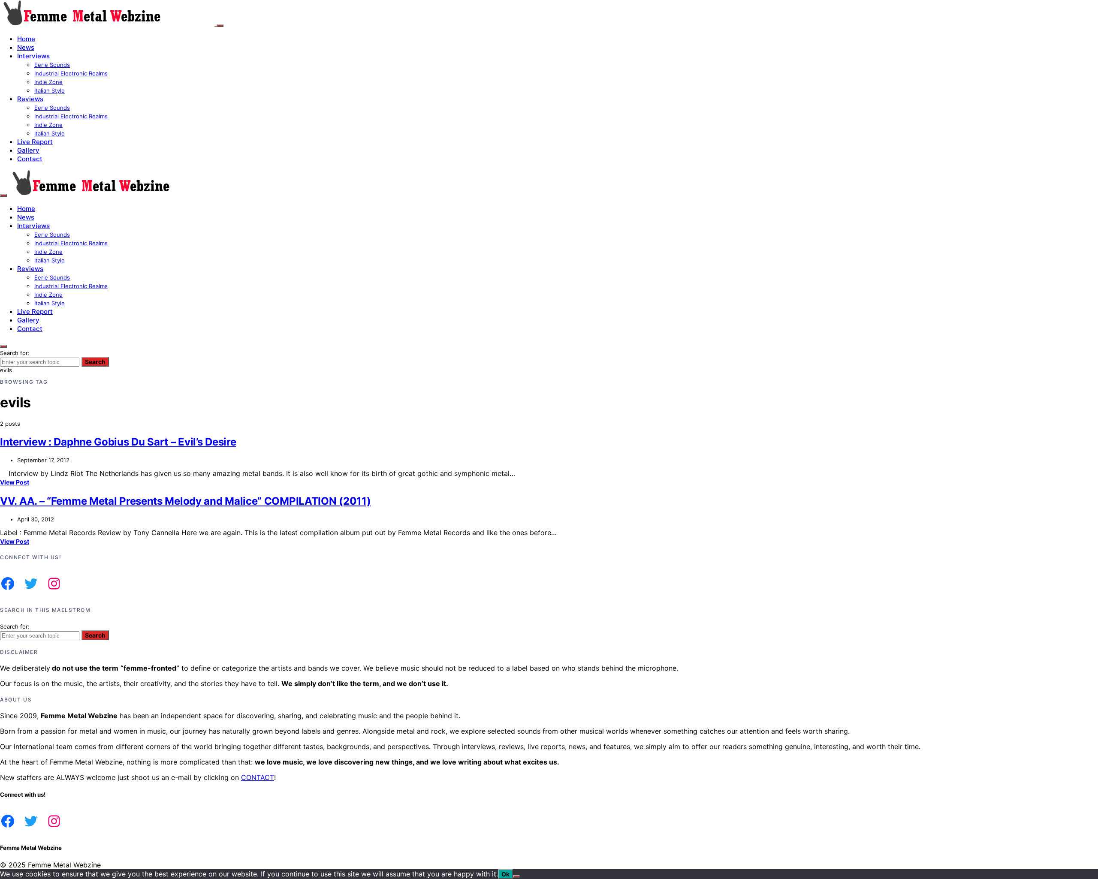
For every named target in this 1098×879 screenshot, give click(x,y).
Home (26, 39)
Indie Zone (48, 81)
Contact (29, 159)
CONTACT (257, 777)
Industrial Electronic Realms (71, 73)
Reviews (30, 99)
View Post (14, 482)
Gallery (28, 150)
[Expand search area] (3, 195)
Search (95, 361)
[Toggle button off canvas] (220, 25)
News (25, 47)
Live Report (35, 142)
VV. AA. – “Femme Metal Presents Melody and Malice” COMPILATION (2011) (185, 501)
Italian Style (49, 90)
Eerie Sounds (52, 64)
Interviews (33, 56)
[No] (516, 876)
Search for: (15, 352)
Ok (505, 874)
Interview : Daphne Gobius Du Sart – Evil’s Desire (118, 442)
